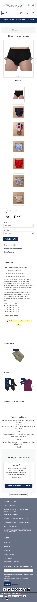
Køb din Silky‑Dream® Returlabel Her (16, 519)
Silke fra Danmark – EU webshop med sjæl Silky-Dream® (16, 510)
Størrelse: (6, 230)
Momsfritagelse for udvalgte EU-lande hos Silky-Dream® (17, 531)
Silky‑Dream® (16, 593)
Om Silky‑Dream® (9, 506)
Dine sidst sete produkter (13, 401)
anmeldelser (20, 211)
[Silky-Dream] (14, 4)
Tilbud (6, 372)
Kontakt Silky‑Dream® (11, 515)
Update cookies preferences (11, 561)
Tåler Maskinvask (12, 315)
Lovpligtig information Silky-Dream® (16, 522)
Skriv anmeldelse (10, 213)
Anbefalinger (8, 343)
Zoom (19, 80)
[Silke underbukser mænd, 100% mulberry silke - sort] (18, 59)
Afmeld (15, 584)
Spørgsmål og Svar (10, 526)
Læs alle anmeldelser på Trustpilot (18, 485)
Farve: (5, 222)
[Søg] (33, 5)
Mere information (8, 252)
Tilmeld (7, 584)
